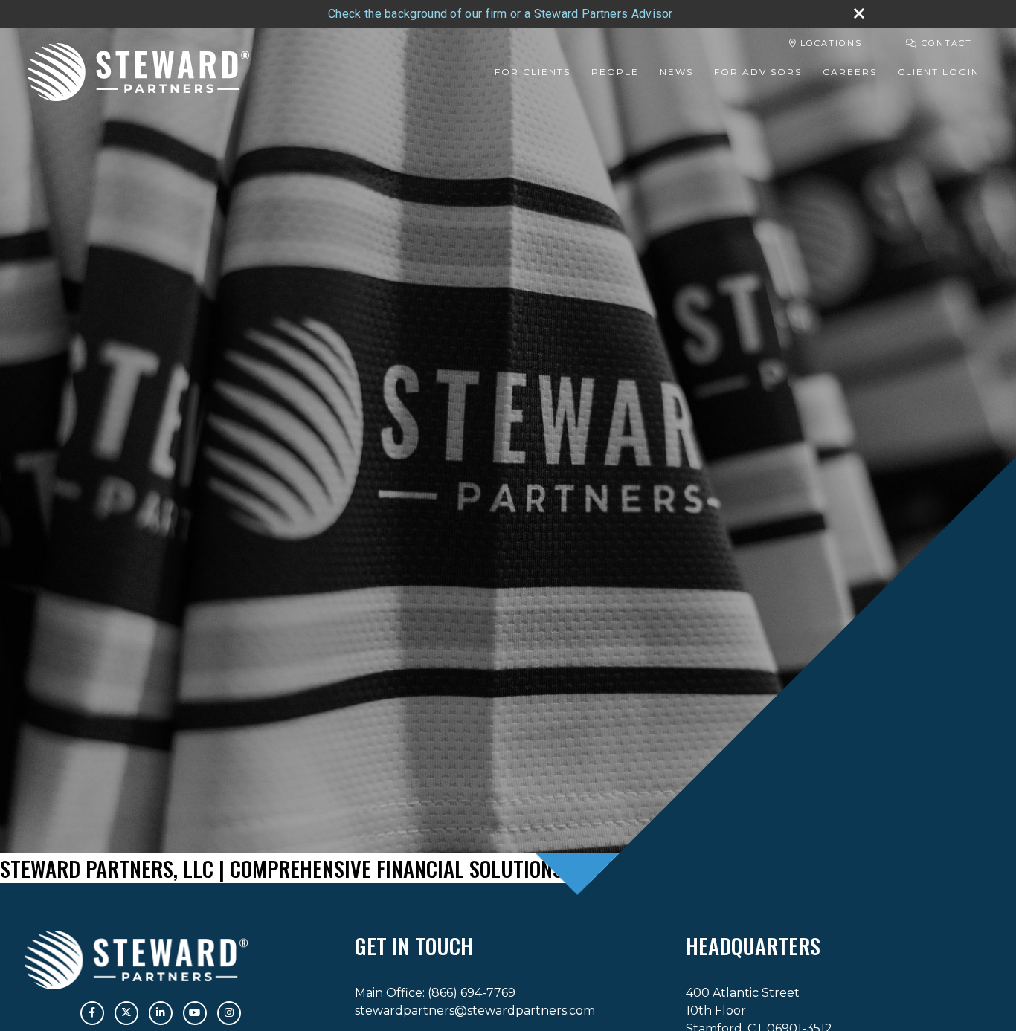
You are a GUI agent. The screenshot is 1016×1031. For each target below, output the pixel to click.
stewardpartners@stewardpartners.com (475, 1010)
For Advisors (758, 71)
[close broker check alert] (859, 13)
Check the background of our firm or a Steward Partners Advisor (500, 14)
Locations (829, 43)
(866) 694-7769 (471, 993)
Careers (850, 71)
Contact (945, 43)
